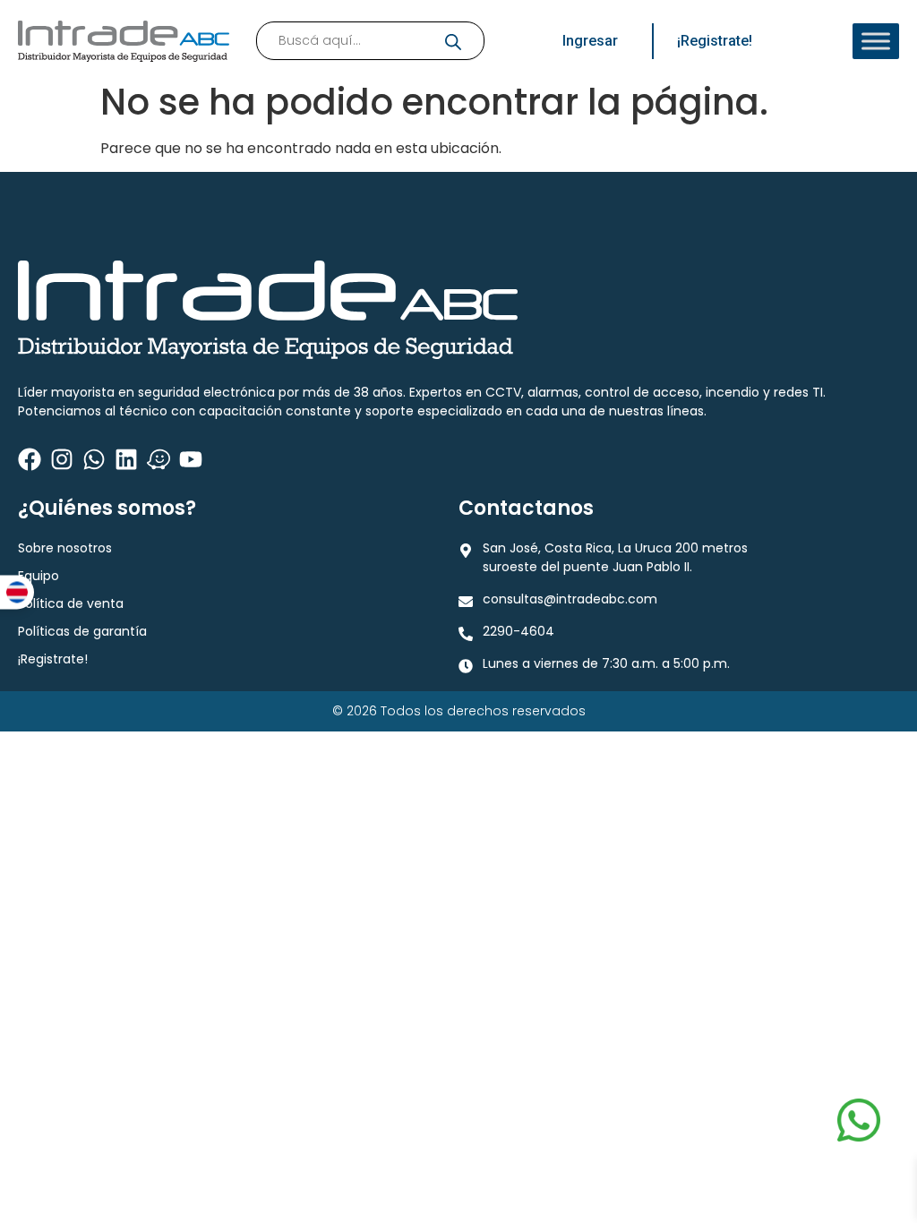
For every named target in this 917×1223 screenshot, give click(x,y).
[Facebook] (29, 459)
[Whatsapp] (94, 459)
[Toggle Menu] (875, 41)
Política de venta (71, 603)
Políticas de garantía (82, 631)
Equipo (38, 576)
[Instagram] (61, 459)
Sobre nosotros (65, 548)
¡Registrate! (53, 659)
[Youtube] (190, 459)
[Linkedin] (126, 459)
